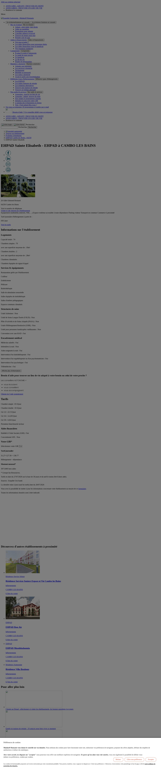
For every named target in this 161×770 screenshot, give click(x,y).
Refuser (118, 759)
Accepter (151, 759)
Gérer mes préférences (134, 759)
